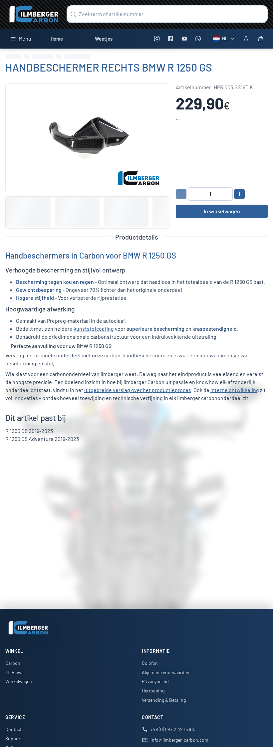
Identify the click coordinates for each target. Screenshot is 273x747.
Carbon (12, 663)
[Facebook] (170, 38)
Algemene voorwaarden (165, 672)
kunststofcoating (94, 328)
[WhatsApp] (198, 38)
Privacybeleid (155, 681)
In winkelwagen (222, 211)
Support (13, 738)
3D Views (14, 672)
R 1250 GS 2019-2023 (29, 431)
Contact (13, 729)
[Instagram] (156, 38)
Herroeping (153, 690)
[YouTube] (184, 38)
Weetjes (104, 39)
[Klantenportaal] (246, 39)
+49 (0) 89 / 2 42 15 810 (172, 729)
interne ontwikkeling (234, 390)
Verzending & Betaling (164, 700)
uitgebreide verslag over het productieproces (137, 390)
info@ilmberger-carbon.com (179, 740)
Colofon (150, 663)
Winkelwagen (18, 681)
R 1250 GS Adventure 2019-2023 (42, 439)
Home (57, 39)
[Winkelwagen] (261, 39)
